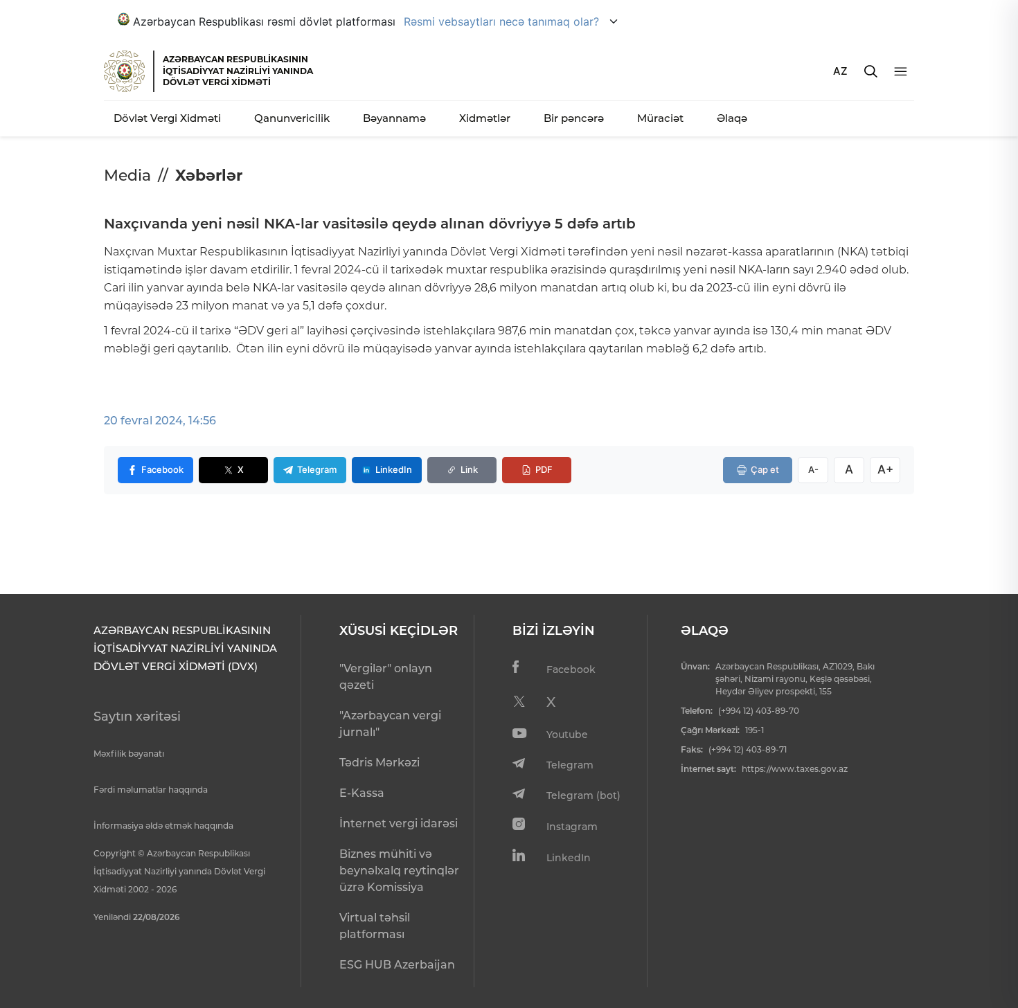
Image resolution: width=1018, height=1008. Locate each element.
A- (813, 469)
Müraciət (660, 118)
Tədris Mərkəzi (379, 762)
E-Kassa (361, 793)
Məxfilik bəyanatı (128, 753)
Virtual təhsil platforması (374, 926)
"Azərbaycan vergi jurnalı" (390, 724)
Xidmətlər (484, 118)
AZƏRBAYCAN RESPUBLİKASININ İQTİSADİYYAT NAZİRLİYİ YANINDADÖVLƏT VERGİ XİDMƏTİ (238, 70)
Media (127, 175)
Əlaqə (732, 118)
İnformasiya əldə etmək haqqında (163, 825)
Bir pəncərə (574, 118)
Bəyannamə (394, 118)
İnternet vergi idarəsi (398, 823)
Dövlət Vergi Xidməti (167, 118)
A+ (885, 469)
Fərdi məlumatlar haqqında (150, 789)
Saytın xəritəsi (137, 716)
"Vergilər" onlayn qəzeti (385, 677)
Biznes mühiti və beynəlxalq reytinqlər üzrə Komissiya (399, 870)
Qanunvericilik (292, 118)
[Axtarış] (870, 71)
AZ (840, 71)
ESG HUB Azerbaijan (397, 964)
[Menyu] (900, 72)
